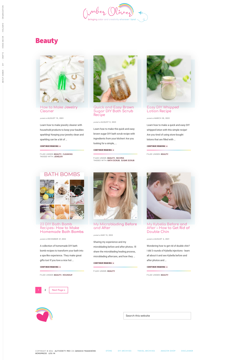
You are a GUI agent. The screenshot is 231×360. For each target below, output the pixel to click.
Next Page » (58, 291)
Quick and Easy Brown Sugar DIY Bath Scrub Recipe (113, 111)
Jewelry (58, 157)
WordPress (41, 353)
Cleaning (68, 154)
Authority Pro (62, 351)
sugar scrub (128, 160)
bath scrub (113, 160)
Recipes (120, 158)
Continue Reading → (50, 146)
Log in (52, 353)
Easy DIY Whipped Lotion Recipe (163, 109)
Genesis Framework (85, 351)
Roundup (67, 275)
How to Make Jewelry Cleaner (58, 109)
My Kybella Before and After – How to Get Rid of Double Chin (168, 228)
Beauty (57, 154)
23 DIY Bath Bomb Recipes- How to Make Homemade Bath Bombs (62, 228)
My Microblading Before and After (115, 226)
